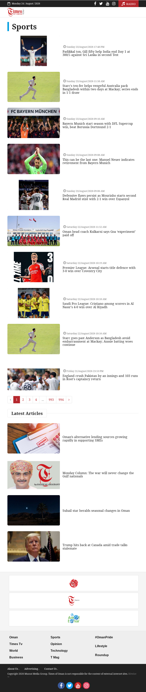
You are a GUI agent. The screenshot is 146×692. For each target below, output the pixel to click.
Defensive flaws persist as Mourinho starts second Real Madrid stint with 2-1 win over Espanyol (99, 197)
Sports (55, 637)
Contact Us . (51, 668)
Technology (59, 650)
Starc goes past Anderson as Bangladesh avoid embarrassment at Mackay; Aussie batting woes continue (98, 341)
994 (61, 400)
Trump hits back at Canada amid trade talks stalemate (95, 547)
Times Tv (15, 644)
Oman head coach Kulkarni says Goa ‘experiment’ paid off (99, 233)
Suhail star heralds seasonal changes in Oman (96, 510)
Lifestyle (101, 646)
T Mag (55, 657)
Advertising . (31, 668)
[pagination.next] (69, 399)
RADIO (130, 4)
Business (16, 657)
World (13, 650)
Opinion (56, 644)
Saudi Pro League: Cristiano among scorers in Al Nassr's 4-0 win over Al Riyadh (98, 305)
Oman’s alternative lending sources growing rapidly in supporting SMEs (95, 438)
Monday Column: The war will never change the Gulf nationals (98, 475)
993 (51, 400)
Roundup (102, 655)
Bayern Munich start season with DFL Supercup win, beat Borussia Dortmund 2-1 (98, 125)
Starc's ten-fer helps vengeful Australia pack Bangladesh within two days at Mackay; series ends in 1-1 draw (100, 89)
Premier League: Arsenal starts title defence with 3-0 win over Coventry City (99, 269)
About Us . (13, 668)
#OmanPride (104, 637)
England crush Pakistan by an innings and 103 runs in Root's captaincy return (100, 377)
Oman (13, 637)
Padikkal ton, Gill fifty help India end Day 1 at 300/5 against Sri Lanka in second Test (96, 53)
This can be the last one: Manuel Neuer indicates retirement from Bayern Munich (98, 161)
